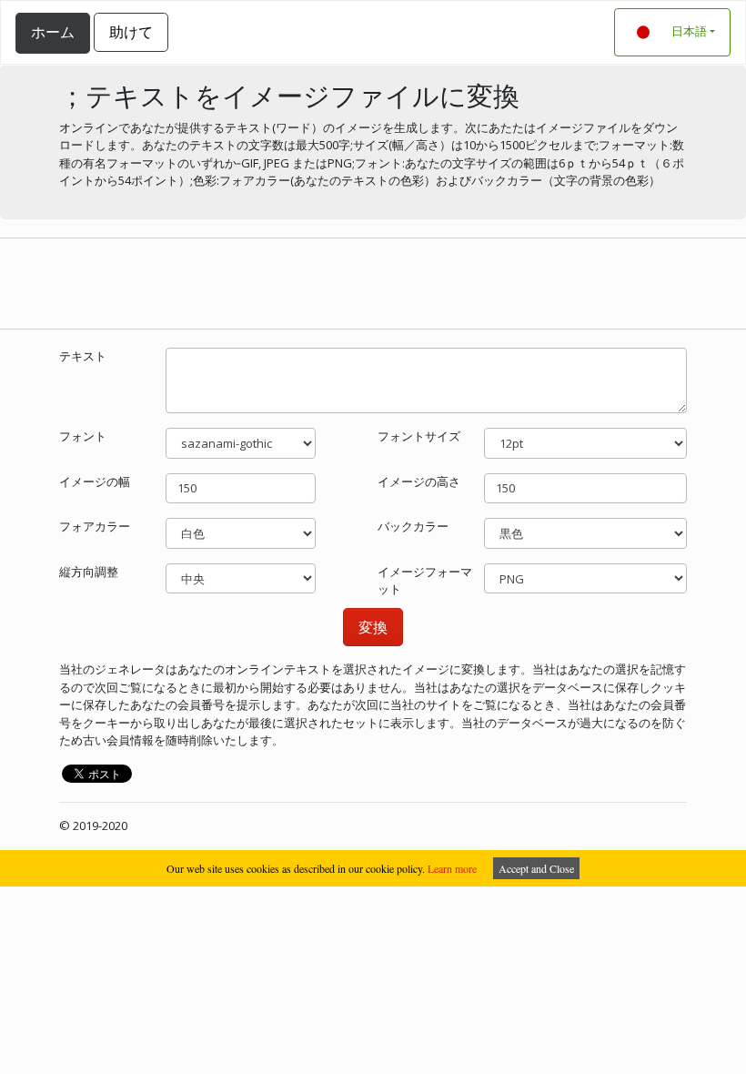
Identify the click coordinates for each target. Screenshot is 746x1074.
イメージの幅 (94, 481)
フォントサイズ (419, 436)
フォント (82, 436)
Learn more (452, 868)
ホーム (53, 32)
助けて (131, 32)
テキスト (82, 356)
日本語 (689, 31)
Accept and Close (536, 868)
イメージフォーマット (425, 580)
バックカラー (413, 526)
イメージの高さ (419, 481)
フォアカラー (94, 526)
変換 (373, 627)
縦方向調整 (88, 571)
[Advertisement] (373, 281)
